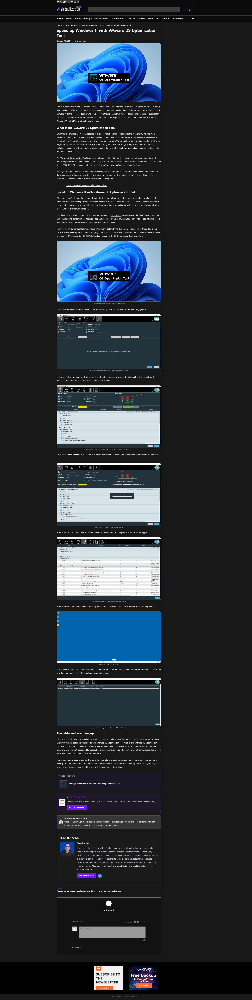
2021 (67, 25)
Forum (60, 18)
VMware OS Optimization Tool (73, 107)
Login (143, 921)
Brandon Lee (83, 843)
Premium (178, 18)
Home (59, 25)
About (166, 18)
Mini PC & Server (136, 18)
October (74, 25)
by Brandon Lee (79, 41)
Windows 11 (128, 117)
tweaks (79, 891)
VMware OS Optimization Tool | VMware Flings (86, 185)
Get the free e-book (77, 807)
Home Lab (153, 18)
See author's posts (86, 876)
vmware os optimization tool (108, 891)
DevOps (87, 18)
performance (69, 891)
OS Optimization (75, 158)
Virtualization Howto (132, 997)
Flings (59, 888)
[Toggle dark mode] (193, 18)
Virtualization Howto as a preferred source (100, 825)
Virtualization (101, 18)
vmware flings (89, 891)
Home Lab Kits (73, 18)
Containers (118, 18)
